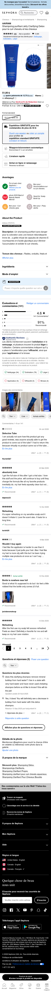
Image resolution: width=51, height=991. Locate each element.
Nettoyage (38, 36)
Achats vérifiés (38, 416)
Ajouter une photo (10, 750)
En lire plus (7, 448)
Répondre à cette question (17, 718)
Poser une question (40, 659)
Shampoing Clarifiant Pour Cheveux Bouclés (22, 777)
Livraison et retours (17, 140)
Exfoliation (7, 38)
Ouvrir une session (17, 133)
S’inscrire (41, 900)
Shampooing (42, 19)
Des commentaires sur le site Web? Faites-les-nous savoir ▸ (24, 787)
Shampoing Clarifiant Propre (15, 771)
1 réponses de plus (13, 712)
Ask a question (24, 33)
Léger (15, 38)
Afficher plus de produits (15, 188)
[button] (42, 96)
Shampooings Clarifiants (13, 768)
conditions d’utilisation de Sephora (15, 960)
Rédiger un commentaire (37, 303)
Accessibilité (36, 960)
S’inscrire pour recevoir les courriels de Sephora (21, 892)
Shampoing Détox (26, 765)
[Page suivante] (48, 648)
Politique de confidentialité (12, 957)
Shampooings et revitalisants (23, 19)
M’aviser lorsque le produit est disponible (25, 977)
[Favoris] (41, 13)
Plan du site (6, 964)
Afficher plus (7, 257)
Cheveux (5, 19)
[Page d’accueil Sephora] (9, 13)
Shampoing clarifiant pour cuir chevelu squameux (24, 774)
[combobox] (28, 12)
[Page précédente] (3, 648)
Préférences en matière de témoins (25, 964)
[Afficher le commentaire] (10, 401)
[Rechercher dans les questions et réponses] (4, 665)
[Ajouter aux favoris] (47, 105)
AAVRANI (6, 23)
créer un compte (36, 133)
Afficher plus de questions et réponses (23, 727)
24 (43, 648)
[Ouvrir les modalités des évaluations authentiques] (27, 338)
